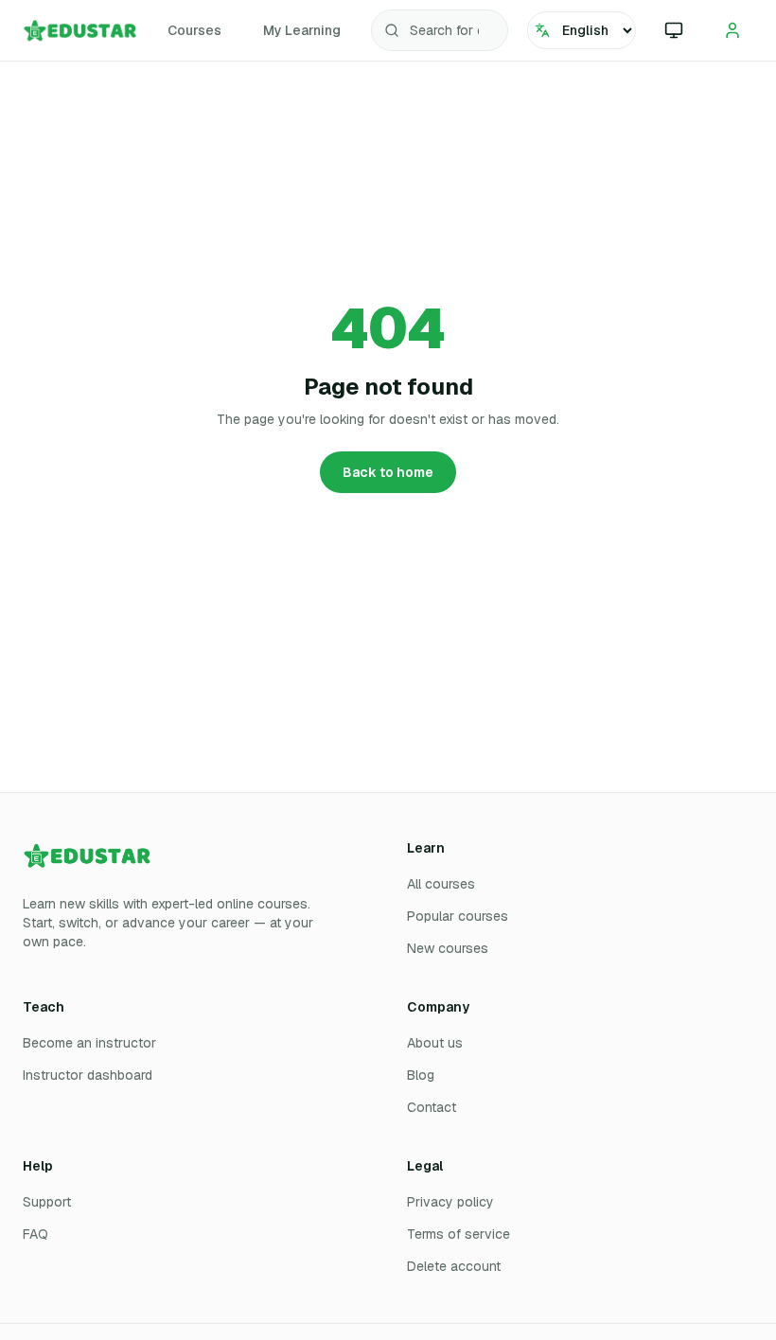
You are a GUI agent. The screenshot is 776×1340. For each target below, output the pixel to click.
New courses (447, 948)
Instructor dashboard (87, 1075)
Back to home (388, 472)
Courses (194, 30)
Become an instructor (89, 1042)
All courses (441, 883)
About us (435, 1042)
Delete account (454, 1266)
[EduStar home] (80, 30)
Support (47, 1201)
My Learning (302, 30)
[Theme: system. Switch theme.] (674, 30)
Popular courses (457, 916)
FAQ (35, 1234)
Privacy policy (450, 1201)
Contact (431, 1107)
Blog (420, 1075)
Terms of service (458, 1234)
